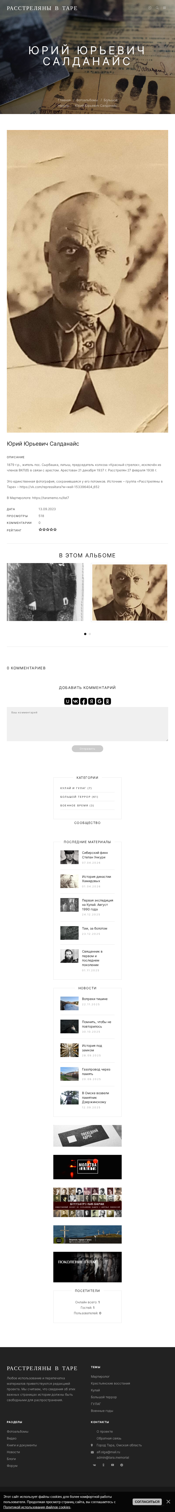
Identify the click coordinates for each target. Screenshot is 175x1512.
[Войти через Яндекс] (91, 701)
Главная (64, 100)
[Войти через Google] (99, 701)
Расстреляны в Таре (42, 8)
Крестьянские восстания (110, 1383)
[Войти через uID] (67, 701)
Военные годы (102, 1411)
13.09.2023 (47, 509)
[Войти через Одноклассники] (107, 701)
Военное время (74, 805)
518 (41, 516)
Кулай (95, 1390)
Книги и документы (22, 1445)
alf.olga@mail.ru (108, 1452)
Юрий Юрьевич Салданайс (96, 105)
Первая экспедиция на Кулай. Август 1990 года (97, 904)
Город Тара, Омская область (119, 1445)
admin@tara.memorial (113, 1457)
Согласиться (147, 1502)
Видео (11, 1438)
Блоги (11, 1459)
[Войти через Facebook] (83, 701)
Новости (13, 1452)
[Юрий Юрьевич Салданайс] (87, 281)
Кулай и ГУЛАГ (73, 788)
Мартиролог (100, 1376)
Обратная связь (109, 1438)
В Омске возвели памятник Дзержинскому (95, 1097)
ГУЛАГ (96, 1404)
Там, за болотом (94, 928)
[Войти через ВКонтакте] (75, 701)
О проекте (105, 1431)
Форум (12, 1466)
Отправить (87, 748)
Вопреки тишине (95, 999)
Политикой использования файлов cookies (36, 1507)
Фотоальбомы (87, 100)
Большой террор (75, 796)
